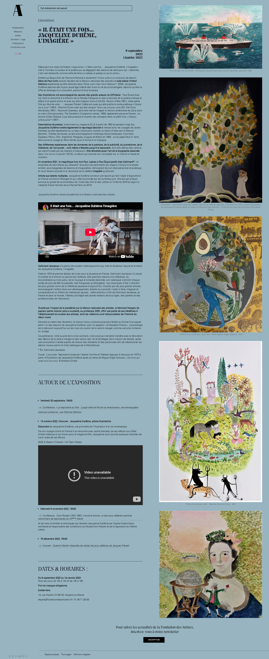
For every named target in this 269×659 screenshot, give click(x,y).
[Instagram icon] (23, 656)
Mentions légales (81, 654)
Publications (18, 43)
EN (20, 53)
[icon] (26, 656)
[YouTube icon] (16, 656)
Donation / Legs (18, 39)
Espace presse (52, 654)
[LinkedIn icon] (19, 656)
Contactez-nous (18, 47)
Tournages (66, 654)
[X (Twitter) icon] (13, 656)
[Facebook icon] (10, 656)
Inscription (154, 640)
